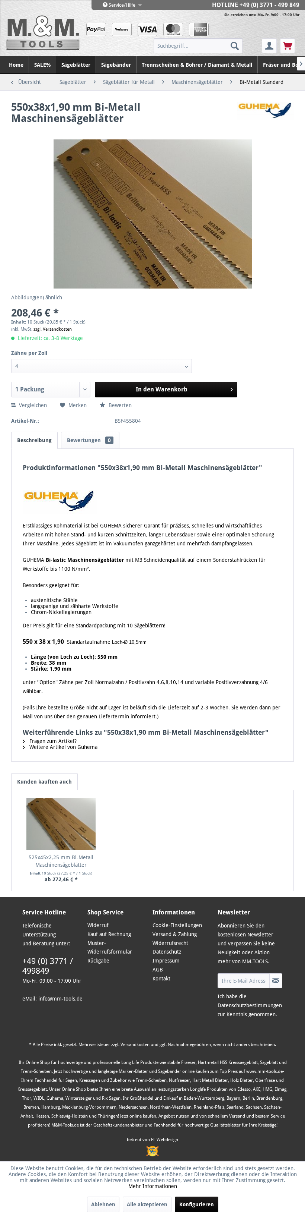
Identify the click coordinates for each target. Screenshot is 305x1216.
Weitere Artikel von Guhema (62, 747)
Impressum (166, 961)
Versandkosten (135, 1044)
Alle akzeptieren (147, 1204)
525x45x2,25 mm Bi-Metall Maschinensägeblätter (61, 861)
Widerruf (98, 925)
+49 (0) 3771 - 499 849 (269, 5)
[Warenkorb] (287, 45)
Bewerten (119, 405)
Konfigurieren (196, 1204)
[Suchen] (235, 45)
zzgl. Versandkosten (52, 329)
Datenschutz (166, 952)
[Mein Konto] (269, 45)
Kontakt (161, 979)
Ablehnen (103, 1204)
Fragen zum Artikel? (52, 741)
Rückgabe (98, 961)
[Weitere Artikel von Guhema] (265, 115)
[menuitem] (207, 45)
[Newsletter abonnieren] (275, 980)
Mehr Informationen (152, 1186)
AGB (157, 970)
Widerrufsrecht (170, 943)
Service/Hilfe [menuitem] (122, 5)
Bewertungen (89, 440)
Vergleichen (32, 405)
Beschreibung (34, 440)
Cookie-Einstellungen (177, 925)
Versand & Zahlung (174, 934)
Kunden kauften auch (44, 782)
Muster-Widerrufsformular (109, 947)
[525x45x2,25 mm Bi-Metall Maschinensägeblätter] (61, 824)
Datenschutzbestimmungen (250, 1005)
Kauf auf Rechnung (109, 934)
